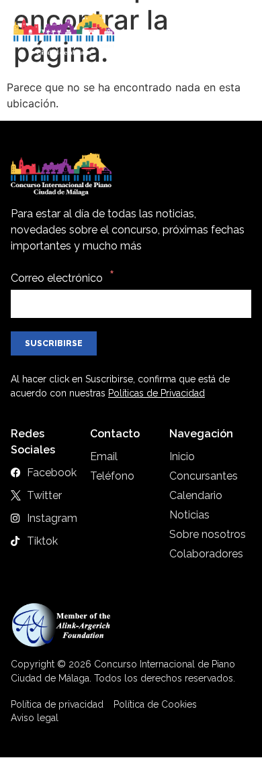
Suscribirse (54, 343)
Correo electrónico (57, 278)
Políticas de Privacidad (156, 393)
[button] (237, 35)
